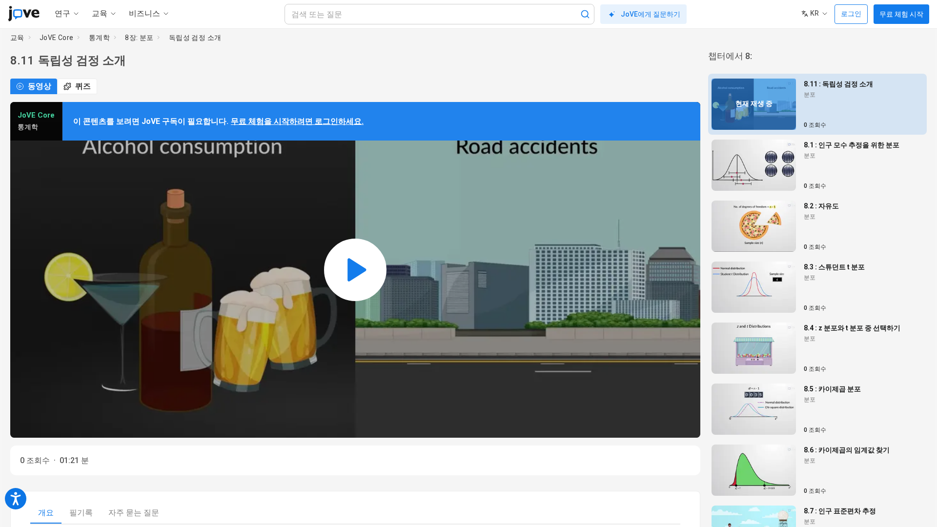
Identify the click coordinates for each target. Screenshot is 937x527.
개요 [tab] (46, 512)
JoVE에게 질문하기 (650, 14)
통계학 (99, 37)
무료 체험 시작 (901, 14)
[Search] (585, 14)
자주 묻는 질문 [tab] (133, 512)
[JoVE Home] (24, 13)
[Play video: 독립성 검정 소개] (355, 270)
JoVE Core (57, 37)
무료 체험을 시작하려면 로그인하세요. (297, 121)
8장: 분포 (139, 37)
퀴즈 (83, 86)
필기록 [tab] (81, 512)
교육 (17, 37)
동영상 (39, 86)
